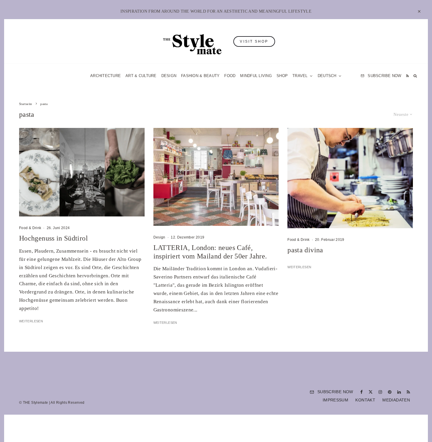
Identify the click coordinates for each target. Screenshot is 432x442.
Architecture (105, 76)
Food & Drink (30, 228)
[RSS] (407, 76)
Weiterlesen (31, 321)
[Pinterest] (389, 392)
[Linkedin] (399, 392)
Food (229, 76)
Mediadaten (396, 400)
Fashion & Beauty (200, 76)
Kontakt (365, 400)
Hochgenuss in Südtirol (53, 238)
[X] (371, 392)
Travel (300, 76)
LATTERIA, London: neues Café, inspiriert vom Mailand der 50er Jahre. (210, 252)
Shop (282, 76)
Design (169, 76)
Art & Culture (140, 76)
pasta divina (305, 250)
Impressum (335, 400)
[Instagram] (380, 392)
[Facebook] (361, 392)
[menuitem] (329, 76)
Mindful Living (256, 76)
